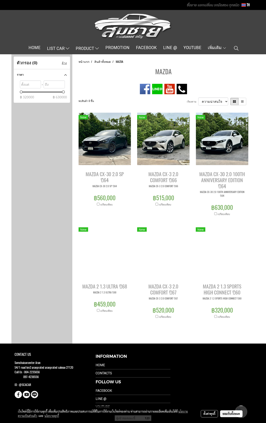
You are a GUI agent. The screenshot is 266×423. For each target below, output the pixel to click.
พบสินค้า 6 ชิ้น (86, 101)
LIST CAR (56, 48)
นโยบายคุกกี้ (51, 416)
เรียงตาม (192, 101)
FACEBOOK (146, 47)
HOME (34, 47)
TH (248, 5)
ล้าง (64, 63)
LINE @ (170, 47)
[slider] (21, 91)
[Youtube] (169, 88)
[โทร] (182, 88)
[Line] (157, 88)
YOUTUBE (192, 47)
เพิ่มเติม (215, 47)
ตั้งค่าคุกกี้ (209, 414)
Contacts (104, 373)
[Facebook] (145, 88)
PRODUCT (85, 48)
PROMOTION (117, 47)
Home (100, 365)
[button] (236, 48)
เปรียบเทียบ (106, 204)
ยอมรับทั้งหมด (231, 414)
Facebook (104, 391)
